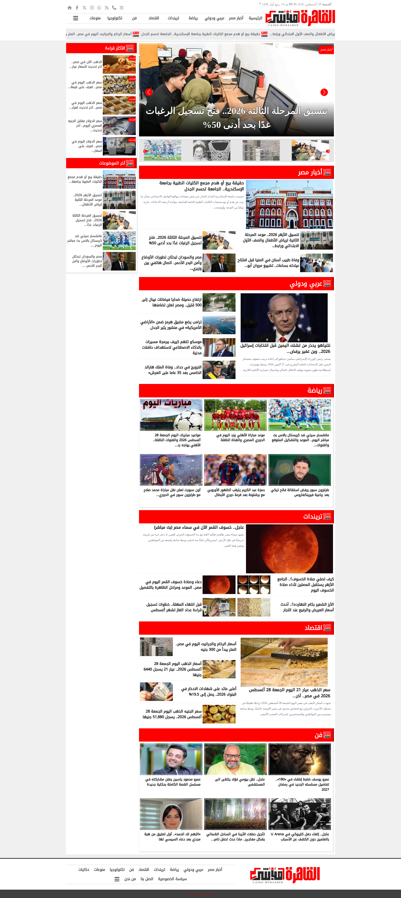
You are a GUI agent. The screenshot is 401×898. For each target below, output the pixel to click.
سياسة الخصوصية (172, 878)
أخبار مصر (236, 18)
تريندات (173, 18)
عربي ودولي (214, 18)
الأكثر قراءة (115, 48)
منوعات (95, 18)
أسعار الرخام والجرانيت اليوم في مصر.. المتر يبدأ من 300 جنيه (126, 34)
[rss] (106, 7)
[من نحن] (114, 7)
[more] (121, 7)
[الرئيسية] (69, 7)
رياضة (193, 18)
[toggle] (75, 18)
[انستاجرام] (92, 7)
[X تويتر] (84, 7)
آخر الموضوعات (112, 163)
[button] (148, 92)
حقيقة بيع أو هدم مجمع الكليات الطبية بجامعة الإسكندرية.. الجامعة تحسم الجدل (239, 34)
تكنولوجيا (114, 18)
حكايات (83, 869)
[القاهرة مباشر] (300, 18)
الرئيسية (255, 18)
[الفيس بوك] (77, 7)
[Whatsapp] (99, 7)
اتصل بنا (147, 878)
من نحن (130, 878)
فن (134, 18)
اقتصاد (154, 18)
